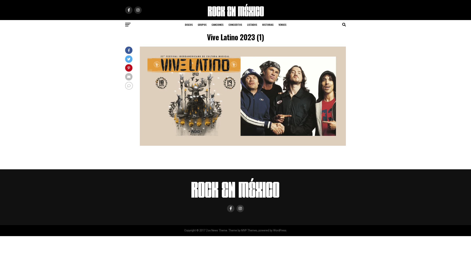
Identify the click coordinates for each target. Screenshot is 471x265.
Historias (267, 24)
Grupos (202, 24)
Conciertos (235, 24)
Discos (189, 24)
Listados (252, 24)
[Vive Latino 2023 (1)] (243, 144)
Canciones (217, 24)
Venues (282, 24)
